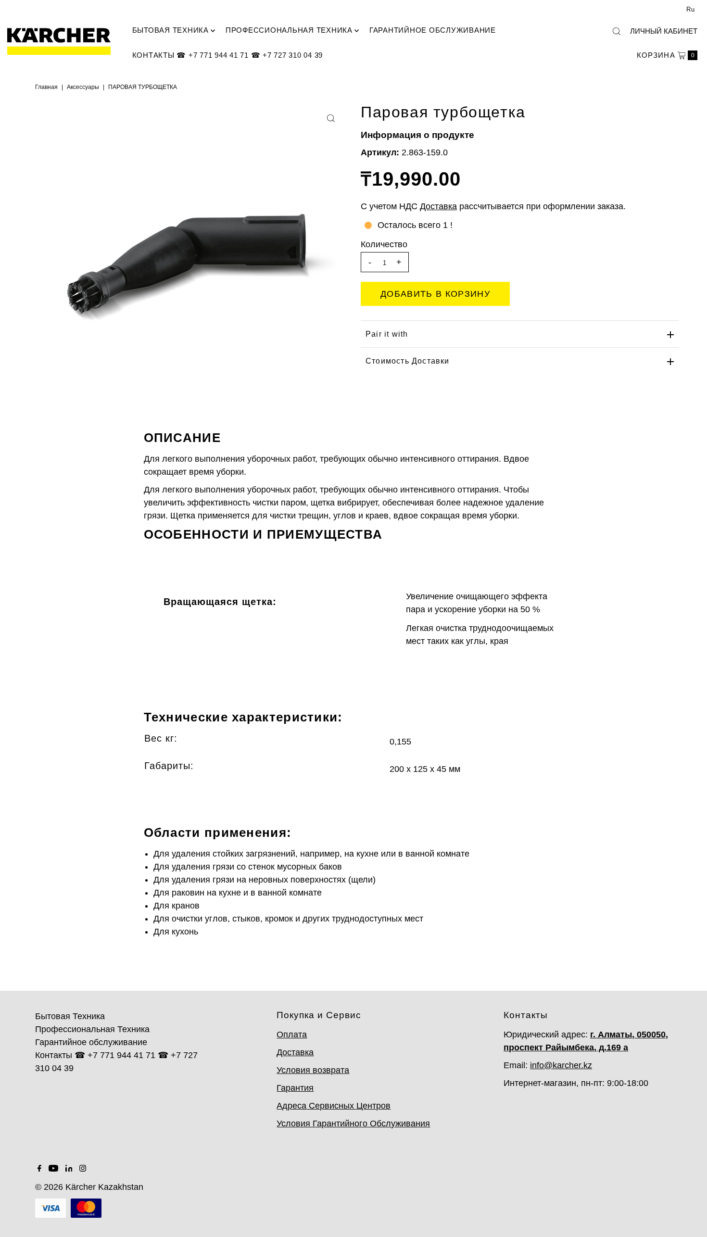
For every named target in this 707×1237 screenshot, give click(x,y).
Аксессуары (83, 87)
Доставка (295, 1052)
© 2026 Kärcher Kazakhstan (89, 1187)
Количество (384, 244)
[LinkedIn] (69, 1168)
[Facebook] (39, 1168)
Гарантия (295, 1088)
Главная (46, 87)
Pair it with (387, 334)
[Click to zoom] (330, 118)
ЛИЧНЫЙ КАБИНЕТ (663, 31)
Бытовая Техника (170, 30)
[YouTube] (53, 1168)
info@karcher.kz (561, 1065)
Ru (690, 9)
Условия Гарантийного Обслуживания (353, 1123)
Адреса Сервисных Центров (334, 1106)
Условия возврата (313, 1070)
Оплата (292, 1034)
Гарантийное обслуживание (432, 30)
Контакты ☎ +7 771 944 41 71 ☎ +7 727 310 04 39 (227, 55)
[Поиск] (616, 31)
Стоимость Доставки (408, 361)
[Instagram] (82, 1168)
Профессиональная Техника (289, 30)
